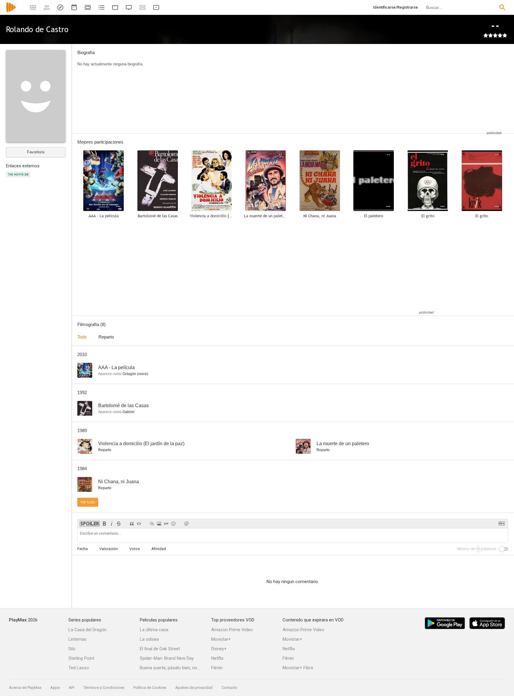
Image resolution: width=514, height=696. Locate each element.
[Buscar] (502, 7)
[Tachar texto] (118, 523)
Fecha (82, 549)
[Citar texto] (131, 523)
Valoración (108, 549)
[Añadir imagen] (159, 523)
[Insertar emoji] (173, 523)
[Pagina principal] (11, 11)
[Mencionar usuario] (186, 523)
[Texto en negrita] (104, 523)
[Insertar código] (138, 523)
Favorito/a (35, 152)
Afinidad (158, 549)
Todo (82, 336)
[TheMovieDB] (19, 178)
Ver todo (87, 502)
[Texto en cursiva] (111, 523)
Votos (134, 549)
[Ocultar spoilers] (90, 523)
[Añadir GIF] (166, 523)
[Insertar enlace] (152, 523)
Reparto (106, 336)
